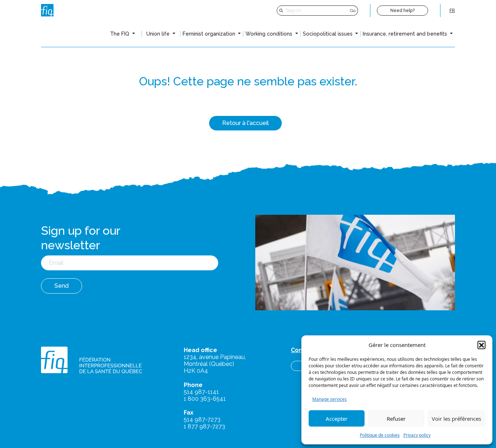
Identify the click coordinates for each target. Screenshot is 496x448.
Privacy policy (417, 435)
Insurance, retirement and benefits (405, 34)
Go (352, 10)
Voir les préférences (456, 418)
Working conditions (269, 34)
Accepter (336, 418)
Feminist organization (210, 34)
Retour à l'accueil (245, 123)
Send (61, 285)
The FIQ (120, 34)
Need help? (402, 10)
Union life (158, 34)
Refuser (396, 418)
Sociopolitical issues (328, 34)
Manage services (329, 399)
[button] (481, 344)
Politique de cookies (380, 435)
